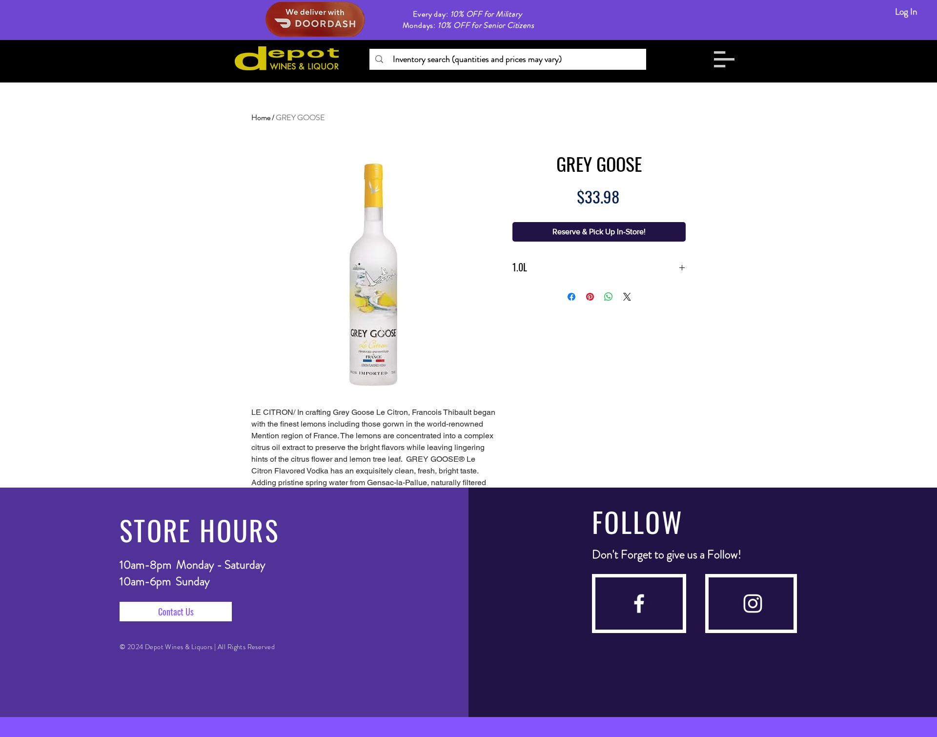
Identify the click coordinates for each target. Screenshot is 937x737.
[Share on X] (627, 297)
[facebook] (639, 603)
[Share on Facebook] (571, 297)
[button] (724, 59)
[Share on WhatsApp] (608, 297)
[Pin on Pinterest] (590, 297)
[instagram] (752, 603)
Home (260, 117)
